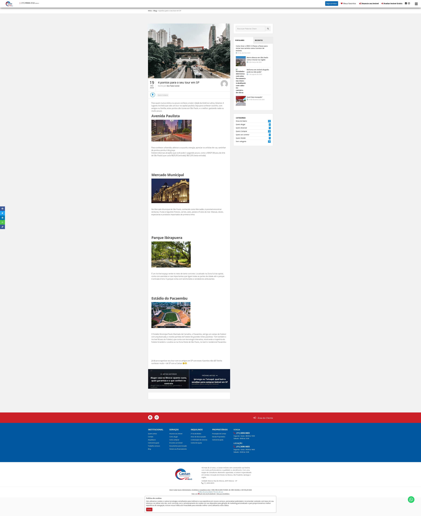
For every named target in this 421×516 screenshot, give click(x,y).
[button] (33, 3)
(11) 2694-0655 (208, 483)
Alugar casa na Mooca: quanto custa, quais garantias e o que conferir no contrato (169, 380)
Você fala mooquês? (254, 97)
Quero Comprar (163, 95)
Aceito (149, 509)
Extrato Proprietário (218, 437)
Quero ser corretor (242, 135)
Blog (155, 11)
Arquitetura (152, 440)
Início (150, 11)
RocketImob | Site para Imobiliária (218, 494)
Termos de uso (218, 492)
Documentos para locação (178, 446)
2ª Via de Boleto (196, 434)
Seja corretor (331, 3)
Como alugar (173, 437)
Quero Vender (241, 138)
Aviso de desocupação (198, 437)
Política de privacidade (205, 492)
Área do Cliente (265, 418)
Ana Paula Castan (173, 86)
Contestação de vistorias (199, 440)
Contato (150, 437)
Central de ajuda (153, 443)
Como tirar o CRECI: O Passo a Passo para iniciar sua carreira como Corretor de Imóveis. (252, 48)
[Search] (268, 28)
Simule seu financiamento (178, 449)
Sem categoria (241, 141)
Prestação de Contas (219, 434)
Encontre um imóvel (175, 443)
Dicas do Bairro (241, 121)
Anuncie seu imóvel (175, 434)
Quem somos (152, 434)
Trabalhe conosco (154, 446)
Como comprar (174, 440)
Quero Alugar (240, 124)
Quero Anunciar (241, 128)
